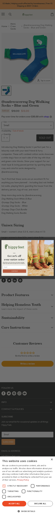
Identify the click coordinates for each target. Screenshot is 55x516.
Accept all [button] (14, 503)
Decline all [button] (40, 503)
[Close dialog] (52, 242)
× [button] (52, 459)
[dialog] (27, 486)
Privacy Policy (23, 480)
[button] (27, 511)
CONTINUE (14, 271)
